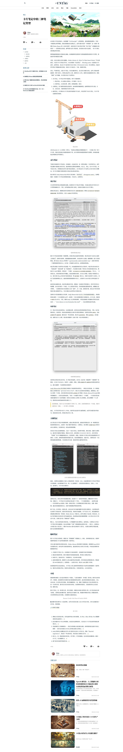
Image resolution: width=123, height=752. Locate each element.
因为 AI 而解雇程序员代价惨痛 (86, 700)
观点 (62, 8)
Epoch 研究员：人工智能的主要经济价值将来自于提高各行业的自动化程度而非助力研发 (87, 684)
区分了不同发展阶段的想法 (87, 294)
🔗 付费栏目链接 (54, 607)
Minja (29, 32)
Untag (77, 676)
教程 (47, 8)
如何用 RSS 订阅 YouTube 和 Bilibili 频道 (34, 85)
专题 (67, 8)
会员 (52, 8)
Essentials (74, 8)
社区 (80, 8)
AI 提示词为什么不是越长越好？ (87, 733)
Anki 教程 (85, 562)
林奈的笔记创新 (81, 665)
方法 (57, 8)
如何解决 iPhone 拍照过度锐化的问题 (33, 76)
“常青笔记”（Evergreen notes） (85, 174)
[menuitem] (86, 3)
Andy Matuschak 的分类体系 (58, 388)
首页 (43, 8)
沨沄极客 (78, 747)
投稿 (86, 3)
